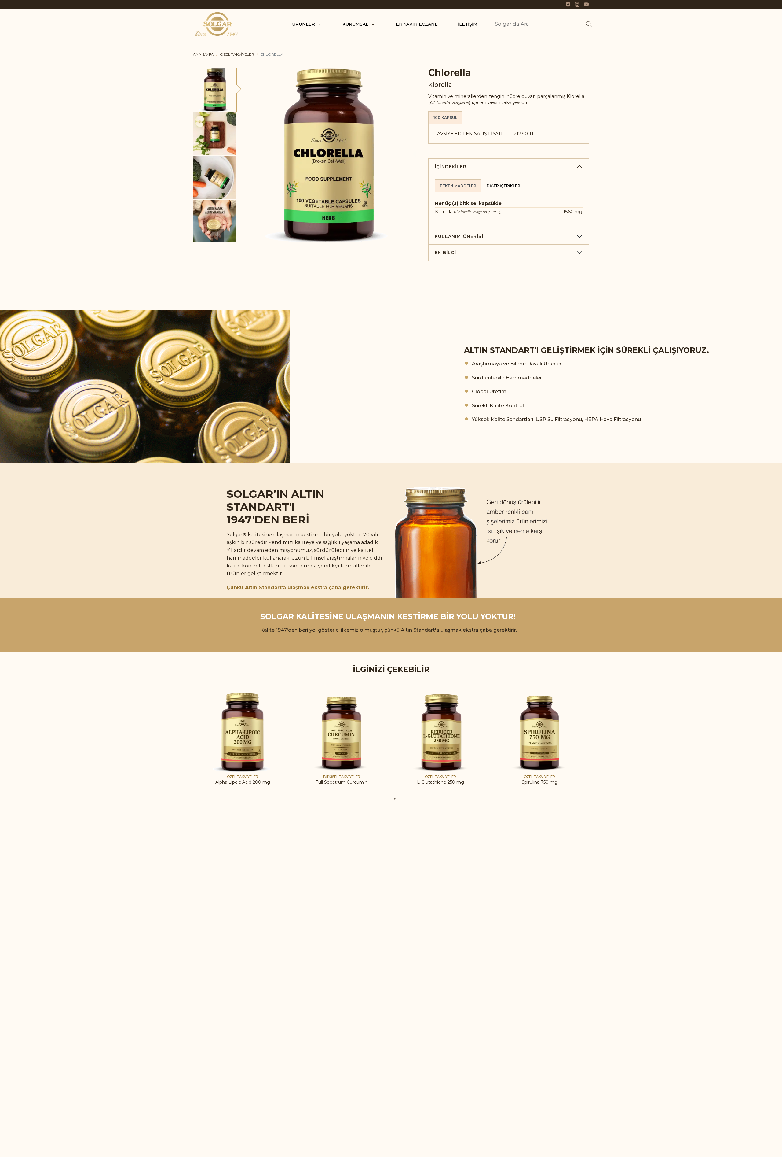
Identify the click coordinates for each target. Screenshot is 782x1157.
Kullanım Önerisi (459, 236)
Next (217, 235)
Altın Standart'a (265, 587)
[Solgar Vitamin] (216, 23)
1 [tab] (395, 799)
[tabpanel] (242, 743)
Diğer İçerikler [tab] (503, 185)
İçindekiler (450, 166)
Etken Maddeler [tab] (458, 185)
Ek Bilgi (445, 252)
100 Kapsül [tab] (445, 117)
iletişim (467, 24)
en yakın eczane (417, 24)
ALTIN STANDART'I (501, 350)
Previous (218, 75)
